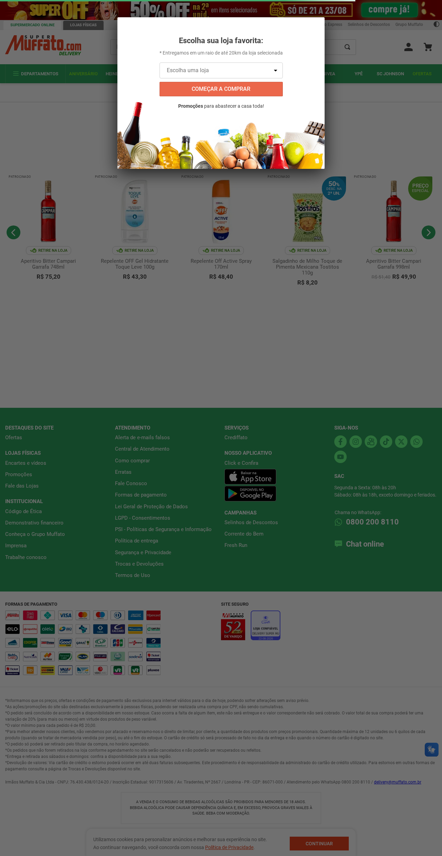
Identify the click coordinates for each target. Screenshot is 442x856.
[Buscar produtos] (347, 27)
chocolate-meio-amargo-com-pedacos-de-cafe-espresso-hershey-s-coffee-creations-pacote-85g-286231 (129, 52)
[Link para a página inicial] (7, 51)
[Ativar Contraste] (436, 5)
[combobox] (233, 27)
